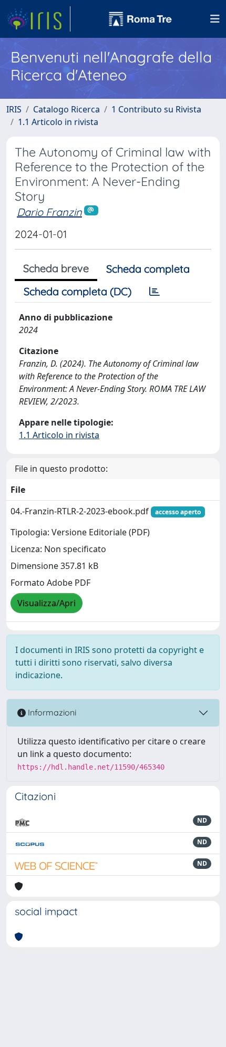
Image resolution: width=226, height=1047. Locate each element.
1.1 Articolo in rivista (58, 122)
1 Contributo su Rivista (156, 109)
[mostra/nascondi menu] (215, 19)
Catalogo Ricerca (66, 109)
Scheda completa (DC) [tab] (77, 291)
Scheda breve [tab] (56, 268)
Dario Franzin (49, 212)
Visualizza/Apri (46, 603)
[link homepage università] (140, 19)
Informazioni (51, 712)
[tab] (154, 292)
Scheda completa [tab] (148, 268)
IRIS (14, 109)
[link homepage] (38, 19)
